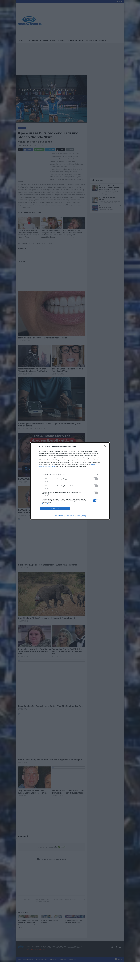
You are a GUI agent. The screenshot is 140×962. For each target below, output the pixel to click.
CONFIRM (55, 508)
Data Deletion (58, 516)
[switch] (95, 478)
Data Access (70, 516)
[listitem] (70, 474)
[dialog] (70, 481)
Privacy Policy (81, 516)
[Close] (105, 446)
